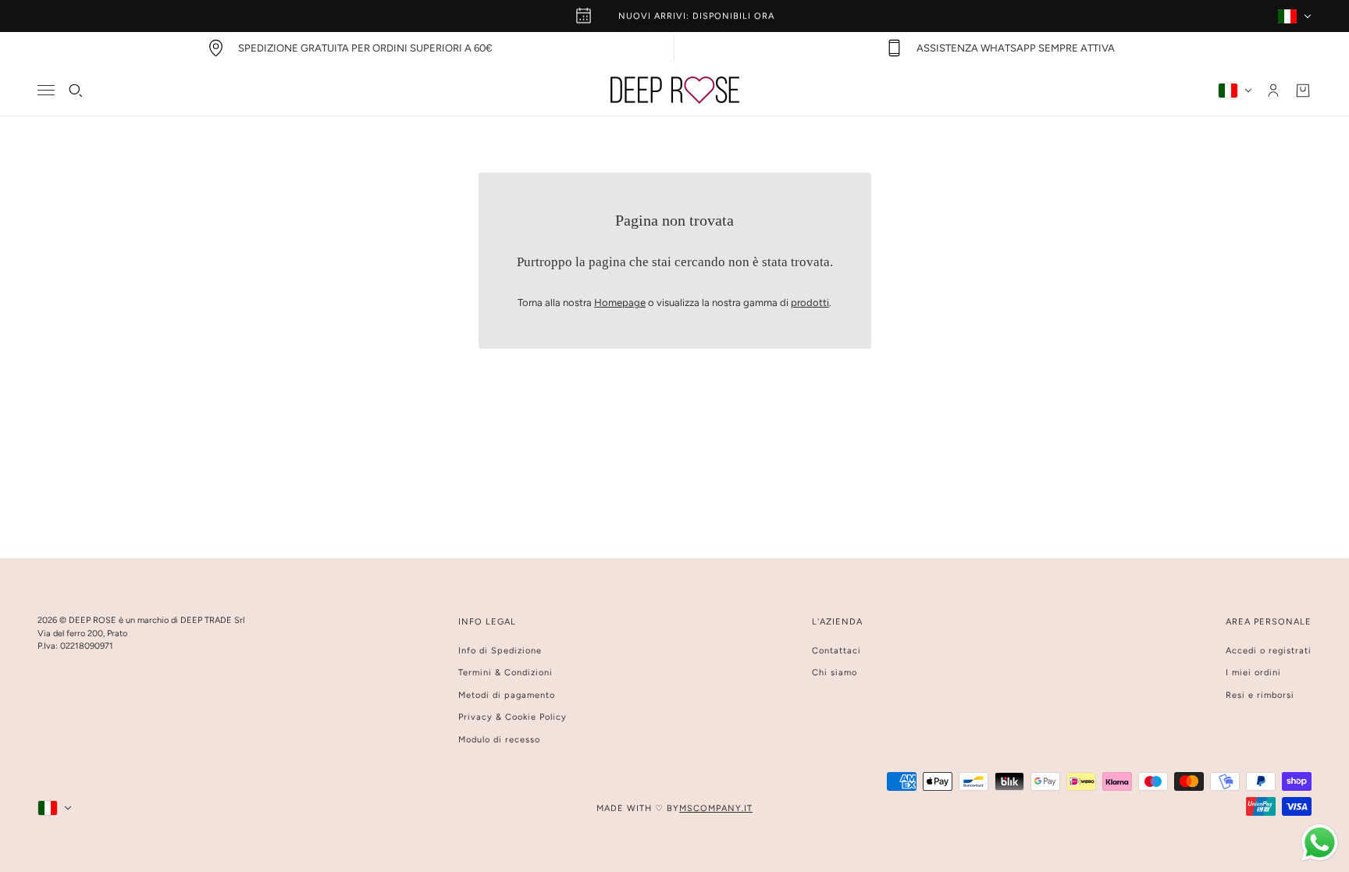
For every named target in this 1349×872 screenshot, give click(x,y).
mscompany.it (716, 808)
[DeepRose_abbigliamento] (674, 90)
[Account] (1273, 90)
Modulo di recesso (499, 740)
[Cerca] (75, 90)
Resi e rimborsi (1260, 695)
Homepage (620, 302)
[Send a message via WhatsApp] (1319, 842)
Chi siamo (834, 672)
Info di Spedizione (500, 651)
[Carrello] (1303, 90)
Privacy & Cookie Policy (512, 717)
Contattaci (836, 651)
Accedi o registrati (1269, 651)
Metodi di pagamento (506, 695)
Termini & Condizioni (505, 672)
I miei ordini (1253, 672)
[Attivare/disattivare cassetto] (46, 90)
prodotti (810, 302)
